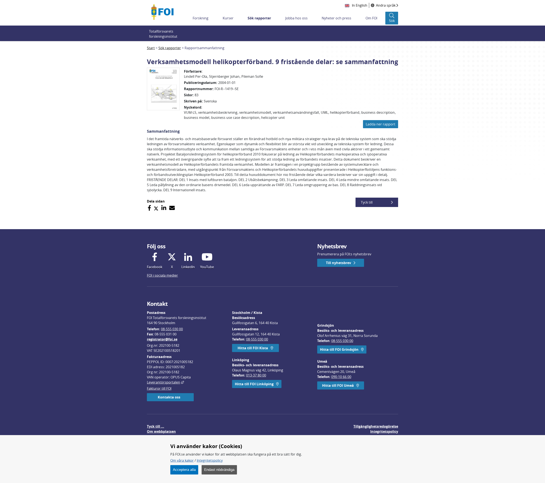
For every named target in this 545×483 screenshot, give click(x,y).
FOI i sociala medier (162, 275)
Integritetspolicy (210, 460)
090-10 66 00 (341, 376)
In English (359, 5)
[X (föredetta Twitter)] (156, 208)
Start (151, 48)
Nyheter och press (336, 18)
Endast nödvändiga (219, 469)
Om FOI (371, 18)
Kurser (228, 18)
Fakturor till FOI (159, 388)
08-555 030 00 (172, 329)
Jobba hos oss (296, 18)
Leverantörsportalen (165, 382)
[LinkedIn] (163, 208)
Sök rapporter (259, 18)
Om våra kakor (182, 460)
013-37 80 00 (256, 375)
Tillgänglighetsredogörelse (375, 426)
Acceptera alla (184, 469)
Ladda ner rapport (380, 124)
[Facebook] (149, 208)
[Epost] (172, 208)
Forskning (200, 18)
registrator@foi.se (162, 339)
